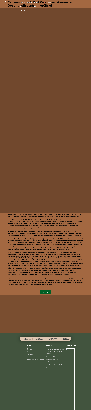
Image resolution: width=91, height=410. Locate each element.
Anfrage (22, 6)
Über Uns (22, 2)
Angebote (29, 6)
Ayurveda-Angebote (32, 2)
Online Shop (37, 6)
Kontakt (23, 11)
